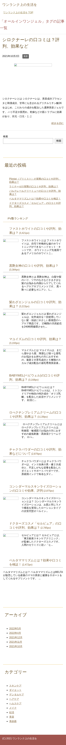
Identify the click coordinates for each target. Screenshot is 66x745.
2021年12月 (15, 637)
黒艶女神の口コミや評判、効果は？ (33, 265)
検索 (5, 136)
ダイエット (15, 690)
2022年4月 (15, 633)
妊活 (11, 712)
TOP (18, 12)
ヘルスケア (15, 703)
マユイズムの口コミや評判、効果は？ (35, 339)
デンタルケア (16, 694)
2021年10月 (15, 646)
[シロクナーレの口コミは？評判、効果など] (33, 91)
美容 (25, 56)
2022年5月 (15, 628)
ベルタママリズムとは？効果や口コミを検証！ (35, 198)
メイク (13, 708)
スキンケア (15, 685)
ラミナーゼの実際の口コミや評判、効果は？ (33, 186)
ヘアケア (14, 699)
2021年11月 (15, 642)
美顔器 (13, 721)
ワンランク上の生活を (19, 5)
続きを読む (57, 123)
